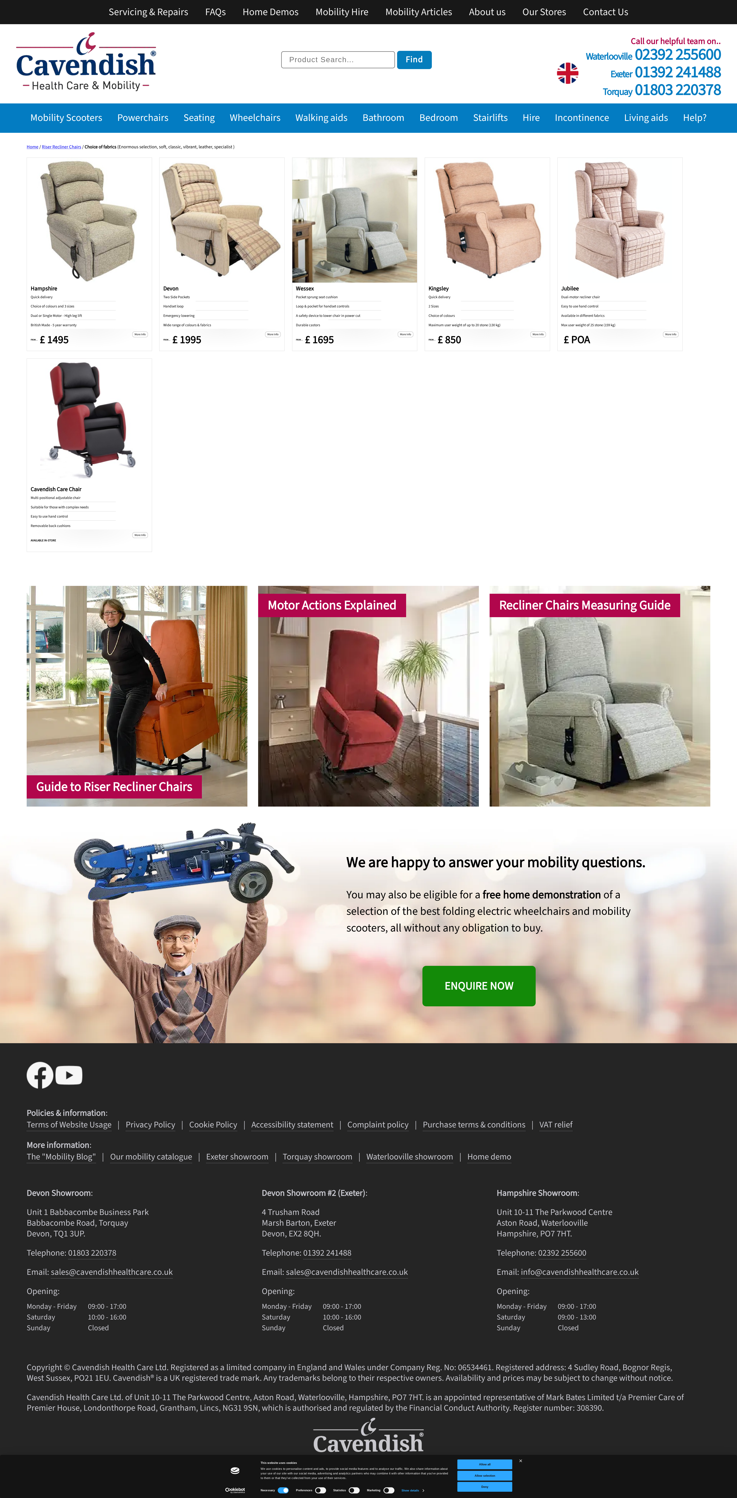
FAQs (215, 12)
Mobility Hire (342, 12)
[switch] (320, 1490)
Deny (484, 1486)
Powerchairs (143, 118)
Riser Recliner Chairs (61, 147)
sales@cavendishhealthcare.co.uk (112, 1272)
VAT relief (556, 1125)
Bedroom (438, 118)
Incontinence (582, 118)
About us (487, 12)
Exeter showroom (237, 1157)
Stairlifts (490, 118)
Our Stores (544, 12)
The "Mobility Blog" (61, 1157)
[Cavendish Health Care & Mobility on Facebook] (41, 1085)
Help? (695, 118)
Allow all (485, 1464)
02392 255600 (653, 52)
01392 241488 (666, 69)
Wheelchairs (255, 118)
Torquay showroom (317, 1157)
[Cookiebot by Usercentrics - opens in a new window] (235, 1490)
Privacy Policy (150, 1125)
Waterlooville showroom (409, 1157)
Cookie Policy (213, 1125)
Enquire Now (479, 986)
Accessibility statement (292, 1125)
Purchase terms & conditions (474, 1125)
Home (32, 147)
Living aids (646, 118)
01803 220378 (662, 87)
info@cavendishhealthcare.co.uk (580, 1272)
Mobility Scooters (66, 118)
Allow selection (485, 1475)
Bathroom (383, 118)
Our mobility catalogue (151, 1157)
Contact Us (605, 12)
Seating (199, 118)
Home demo (489, 1157)
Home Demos (271, 12)
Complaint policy (378, 1125)
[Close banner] (520, 1460)
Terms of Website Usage (69, 1125)
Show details (410, 1490)
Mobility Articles (418, 12)
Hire (531, 118)
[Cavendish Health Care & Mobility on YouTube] (68, 1085)
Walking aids (321, 118)
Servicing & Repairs (148, 12)
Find (414, 59)
